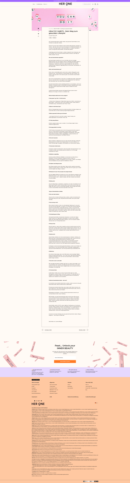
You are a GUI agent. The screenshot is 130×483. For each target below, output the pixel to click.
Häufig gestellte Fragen (36, 384)
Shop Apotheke (70, 388)
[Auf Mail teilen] (38, 36)
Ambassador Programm (53, 393)
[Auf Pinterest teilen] (38, 33)
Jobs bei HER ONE (89, 386)
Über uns (87, 384)
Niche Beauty (70, 386)
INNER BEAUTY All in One (54, 389)
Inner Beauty (65, 133)
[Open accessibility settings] (95, 4)
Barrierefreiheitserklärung (36, 393)
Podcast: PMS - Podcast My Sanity (91, 388)
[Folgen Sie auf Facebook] (34, 400)
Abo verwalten (34, 391)
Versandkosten (34, 389)
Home (50, 28)
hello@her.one (73, 372)
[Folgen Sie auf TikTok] (36, 400)
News (52, 28)
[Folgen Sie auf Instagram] (39, 400)
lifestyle (54, 37)
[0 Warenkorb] (97, 4)
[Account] (92, 4)
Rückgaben (34, 388)
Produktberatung (39, 4)
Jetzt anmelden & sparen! (65, 361)
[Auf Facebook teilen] (38, 28)
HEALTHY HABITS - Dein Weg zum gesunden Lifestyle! (63, 28)
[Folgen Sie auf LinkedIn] (41, 400)
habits (50, 37)
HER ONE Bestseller (53, 391)
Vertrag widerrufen (35, 379)
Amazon (69, 384)
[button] (34, 4)
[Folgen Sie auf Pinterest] (38, 400)
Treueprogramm (52, 386)
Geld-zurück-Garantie (53, 384)
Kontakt (33, 386)
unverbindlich (40, 374)
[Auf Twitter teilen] (38, 31)
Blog (86, 389)
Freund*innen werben (53, 388)
